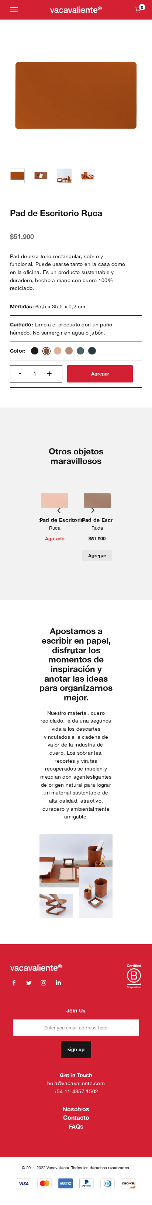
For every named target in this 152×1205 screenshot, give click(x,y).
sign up (76, 1049)
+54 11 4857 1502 (76, 1091)
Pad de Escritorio (61, 520)
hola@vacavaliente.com (76, 1083)
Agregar (100, 374)
